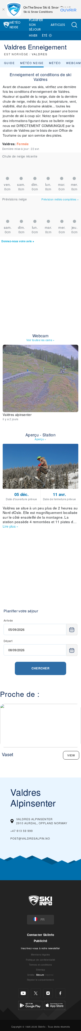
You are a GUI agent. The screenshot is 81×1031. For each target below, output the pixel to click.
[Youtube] (23, 993)
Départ (8, 641)
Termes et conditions (40, 964)
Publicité (40, 941)
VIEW (71, 755)
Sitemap (40, 969)
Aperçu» (40, 439)
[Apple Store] (54, 1004)
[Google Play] (30, 1004)
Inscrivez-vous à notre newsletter (40, 948)
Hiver (33, 35)
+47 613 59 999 (21, 831)
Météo (55, 63)
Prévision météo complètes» (60, 199)
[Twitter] (35, 993)
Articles (58, 24)
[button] (74, 24)
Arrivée (8, 620)
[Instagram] (48, 993)
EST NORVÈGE (16, 54)
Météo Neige (15, 24)
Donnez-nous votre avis (16, 241)
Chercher (41, 668)
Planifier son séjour (36, 25)
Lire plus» (10, 526)
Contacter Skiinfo (40, 935)
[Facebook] (60, 993)
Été (44, 35)
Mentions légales (40, 954)
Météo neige (32, 63)
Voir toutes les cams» (40, 340)
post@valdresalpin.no (30, 838)
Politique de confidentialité (40, 959)
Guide (9, 63)
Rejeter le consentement (40, 979)
